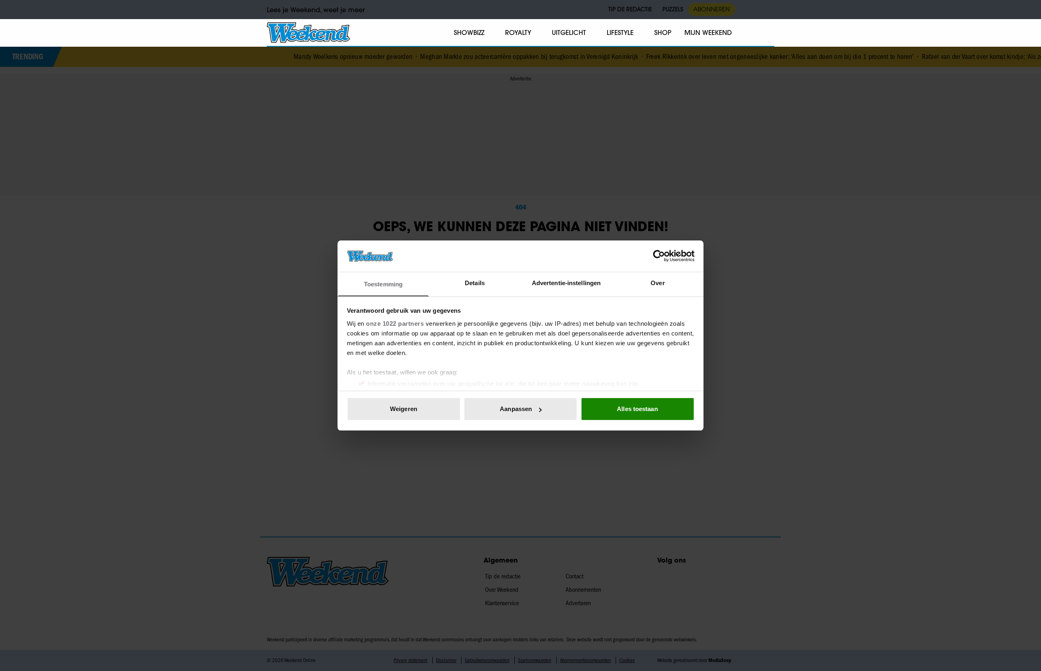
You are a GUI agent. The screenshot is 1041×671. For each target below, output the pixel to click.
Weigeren (403, 408)
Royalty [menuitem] (518, 32)
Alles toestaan (637, 408)
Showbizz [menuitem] (469, 32)
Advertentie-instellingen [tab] (566, 282)
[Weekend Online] (308, 32)
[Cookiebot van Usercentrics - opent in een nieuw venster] (659, 256)
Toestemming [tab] (383, 284)
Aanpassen (516, 408)
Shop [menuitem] (662, 32)
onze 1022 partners (395, 323)
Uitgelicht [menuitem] (569, 32)
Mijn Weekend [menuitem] (708, 32)
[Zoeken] (767, 32)
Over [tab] (657, 282)
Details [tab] (475, 282)
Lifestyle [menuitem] (620, 32)
